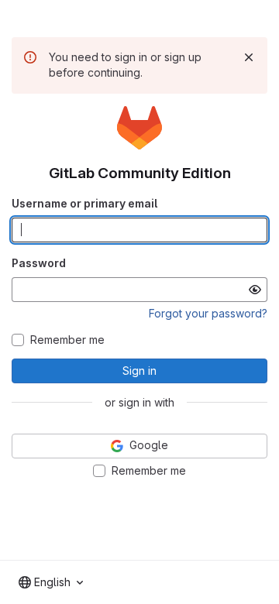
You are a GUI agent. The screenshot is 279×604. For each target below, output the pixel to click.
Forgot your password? (208, 313)
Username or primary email (84, 203)
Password (39, 262)
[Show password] (255, 289)
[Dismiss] (248, 57)
